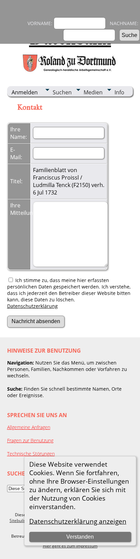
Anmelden (25, 92)
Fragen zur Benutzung (30, 440)
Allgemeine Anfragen (28, 427)
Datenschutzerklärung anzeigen (77, 521)
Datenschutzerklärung (32, 306)
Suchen (62, 92)
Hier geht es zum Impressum (70, 546)
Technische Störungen (31, 453)
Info (119, 92)
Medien (93, 92)
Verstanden (80, 537)
